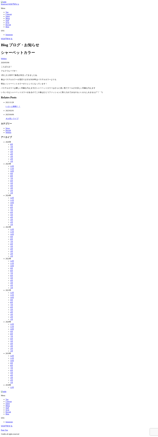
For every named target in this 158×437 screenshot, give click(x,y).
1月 (11, 161)
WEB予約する (6, 39)
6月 (11, 149)
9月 (11, 174)
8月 (11, 144)
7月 (11, 147)
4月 (11, 154)
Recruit (8, 130)
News (8, 128)
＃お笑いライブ (12, 119)
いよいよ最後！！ (13, 106)
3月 (11, 157)
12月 (12, 166)
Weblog (4, 59)
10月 (12, 171)
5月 (11, 152)
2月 (11, 159)
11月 (12, 169)
